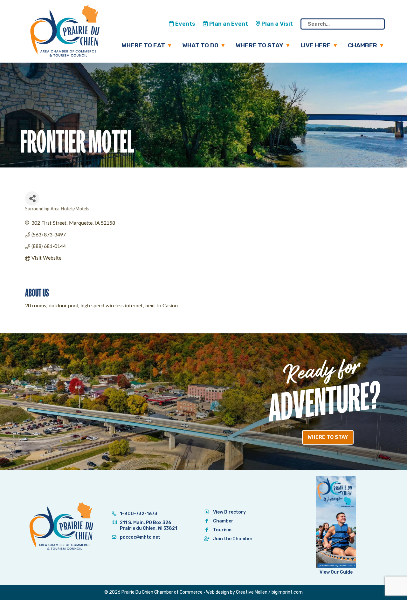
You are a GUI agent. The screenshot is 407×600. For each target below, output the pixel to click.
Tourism (222, 530)
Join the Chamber (233, 539)
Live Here (315, 45)
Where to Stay (259, 45)
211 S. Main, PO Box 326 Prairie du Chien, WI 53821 (148, 525)
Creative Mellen (251, 592)
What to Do (200, 45)
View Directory (229, 512)
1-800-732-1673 (138, 513)
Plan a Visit (276, 23)
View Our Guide (336, 572)
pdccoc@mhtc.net (139, 537)
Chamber (362, 45)
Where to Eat (143, 45)
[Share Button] (32, 198)
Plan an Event (228, 23)
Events (184, 23)
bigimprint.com (287, 592)
